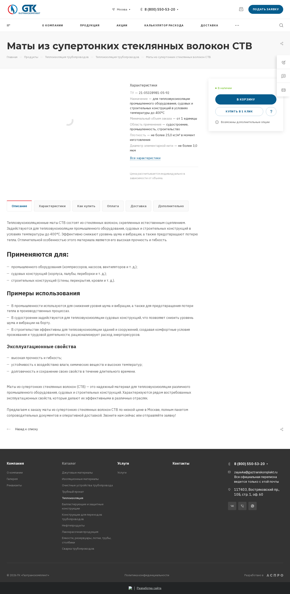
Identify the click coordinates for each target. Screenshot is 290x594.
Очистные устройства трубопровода (87, 485)
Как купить (86, 206)
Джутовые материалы (77, 472)
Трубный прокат (73, 492)
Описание (19, 206)
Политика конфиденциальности (147, 575)
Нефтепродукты (73, 525)
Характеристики (52, 206)
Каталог (69, 463)
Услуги (123, 463)
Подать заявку (266, 9)
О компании (15, 472)
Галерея (12, 479)
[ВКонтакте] (232, 506)
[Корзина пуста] (241, 9)
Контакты (181, 463)
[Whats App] (252, 506)
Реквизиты (14, 485)
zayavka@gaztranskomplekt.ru (255, 472)
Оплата (113, 206)
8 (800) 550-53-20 (160, 9)
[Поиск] (281, 25)
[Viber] (242, 506)
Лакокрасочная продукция (80, 532)
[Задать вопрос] (271, 111)
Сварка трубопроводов (78, 548)
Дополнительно (171, 206)
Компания (15, 463)
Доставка (138, 206)
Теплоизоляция (72, 498)
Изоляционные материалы (80, 479)
